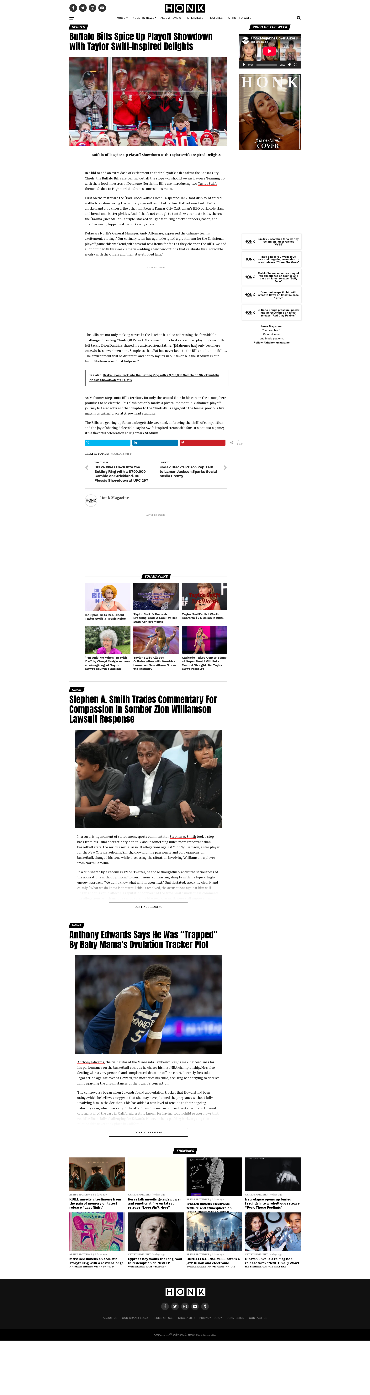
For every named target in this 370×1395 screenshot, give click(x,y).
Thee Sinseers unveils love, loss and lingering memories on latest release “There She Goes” (278, 259)
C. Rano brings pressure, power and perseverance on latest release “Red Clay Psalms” (278, 312)
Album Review (171, 17)
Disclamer (186, 1317)
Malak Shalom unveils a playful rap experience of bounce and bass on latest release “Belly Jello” (278, 277)
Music (121, 17)
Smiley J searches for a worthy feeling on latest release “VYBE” (278, 241)
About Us (110, 1317)
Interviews (195, 17)
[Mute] (289, 65)
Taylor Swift (207, 183)
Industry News (143, 17)
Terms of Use (162, 1317)
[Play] (244, 65)
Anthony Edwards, (91, 1062)
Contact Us (258, 1317)
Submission (235, 1317)
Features (216, 17)
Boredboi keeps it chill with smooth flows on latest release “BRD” (278, 295)
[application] (270, 51)
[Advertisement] (156, 296)
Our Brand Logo (135, 1317)
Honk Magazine (114, 498)
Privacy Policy (210, 1317)
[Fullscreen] (296, 65)
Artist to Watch (240, 17)
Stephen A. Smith (183, 836)
